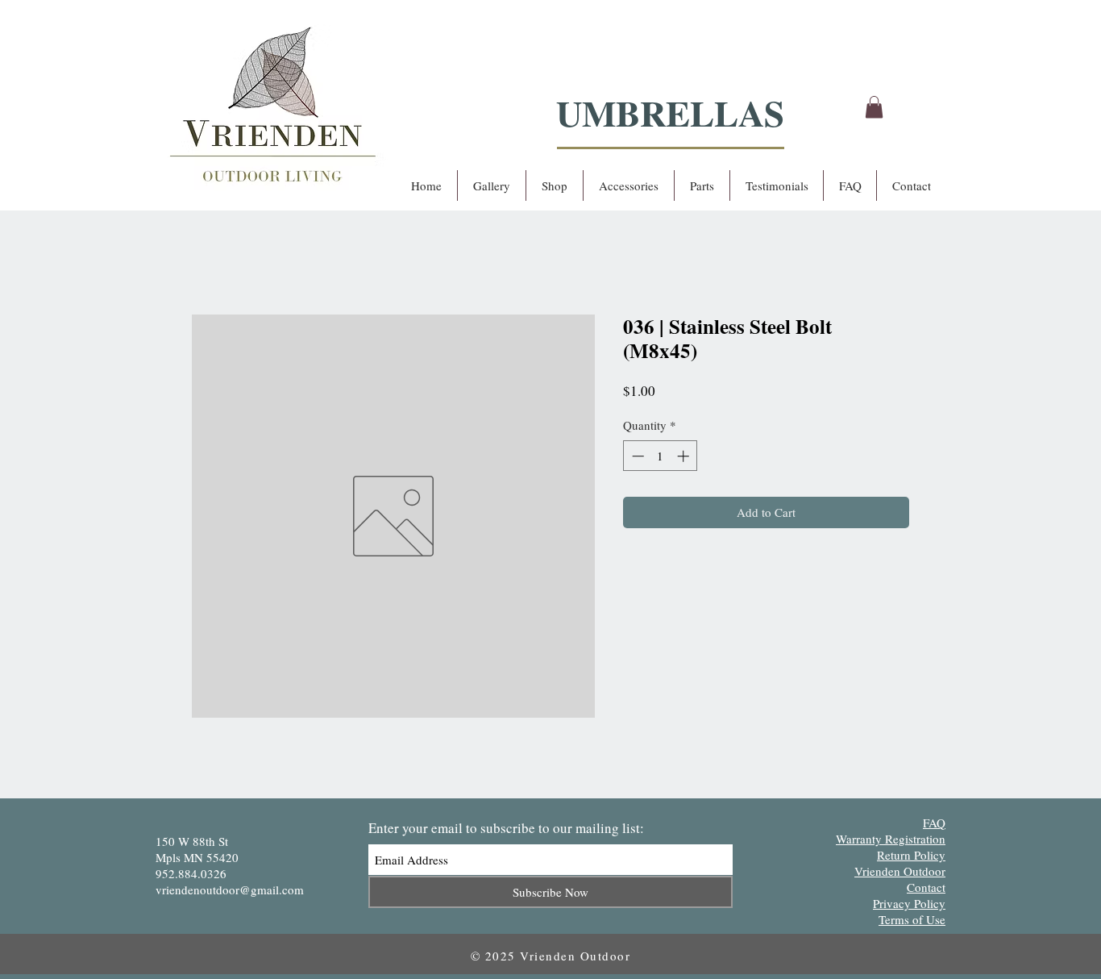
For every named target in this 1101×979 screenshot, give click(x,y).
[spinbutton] (660, 456)
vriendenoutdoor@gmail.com (230, 889)
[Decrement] (636, 456)
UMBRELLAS (670, 112)
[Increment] (685, 456)
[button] (874, 107)
